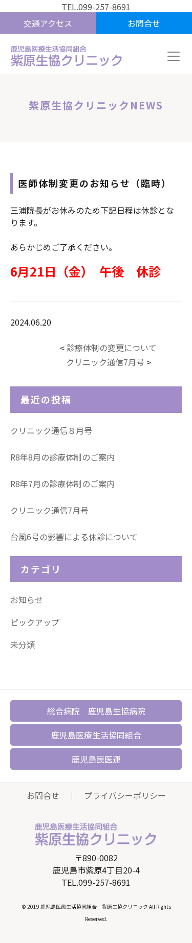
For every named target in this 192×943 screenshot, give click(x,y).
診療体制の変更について (112, 347)
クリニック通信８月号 (51, 430)
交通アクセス (48, 23)
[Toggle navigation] (173, 56)
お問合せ (43, 795)
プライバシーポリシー (125, 795)
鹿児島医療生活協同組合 (96, 735)
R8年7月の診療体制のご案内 (62, 483)
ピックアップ (34, 622)
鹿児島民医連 (96, 759)
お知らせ (26, 599)
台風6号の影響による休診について (74, 537)
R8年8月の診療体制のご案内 (62, 457)
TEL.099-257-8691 (96, 6)
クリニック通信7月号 (105, 362)
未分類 (22, 644)
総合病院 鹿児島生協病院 (96, 711)
